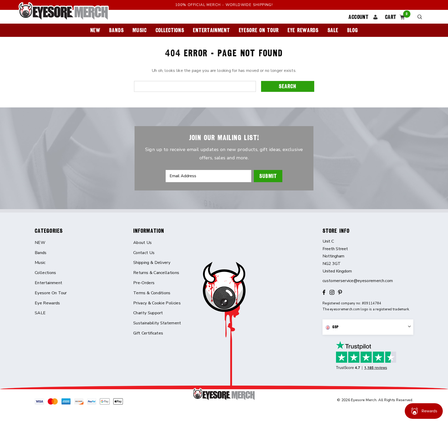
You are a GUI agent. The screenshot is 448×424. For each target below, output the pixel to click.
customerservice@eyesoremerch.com (358, 281)
